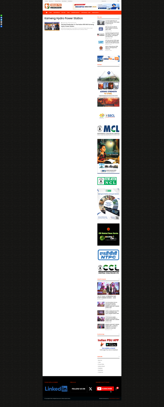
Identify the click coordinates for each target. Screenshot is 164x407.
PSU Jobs (63, 12)
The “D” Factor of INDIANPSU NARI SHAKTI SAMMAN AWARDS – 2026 (106, 297)
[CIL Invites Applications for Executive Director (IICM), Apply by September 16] (100, 22)
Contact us (70, 1)
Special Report (57, 12)
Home (46, 1)
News (50, 12)
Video (68, 12)
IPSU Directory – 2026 (85, 12)
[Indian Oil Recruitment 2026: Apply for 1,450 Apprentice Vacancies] (100, 48)
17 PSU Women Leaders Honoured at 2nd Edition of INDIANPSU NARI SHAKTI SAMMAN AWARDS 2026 (112, 318)
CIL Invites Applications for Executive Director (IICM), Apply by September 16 (112, 22)
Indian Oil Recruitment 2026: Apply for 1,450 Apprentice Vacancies (111, 48)
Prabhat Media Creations (114, 398)
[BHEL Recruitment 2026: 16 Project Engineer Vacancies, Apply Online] (100, 28)
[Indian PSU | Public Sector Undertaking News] (53, 6)
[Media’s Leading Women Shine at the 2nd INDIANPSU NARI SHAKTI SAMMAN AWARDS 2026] (100, 312)
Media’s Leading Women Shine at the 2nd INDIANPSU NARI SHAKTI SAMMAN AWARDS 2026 (112, 312)
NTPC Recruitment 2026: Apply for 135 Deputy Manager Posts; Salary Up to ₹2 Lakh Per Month (112, 41)
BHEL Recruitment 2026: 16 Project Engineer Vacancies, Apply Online (111, 28)
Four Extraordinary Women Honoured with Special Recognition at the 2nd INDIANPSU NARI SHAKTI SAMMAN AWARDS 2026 (112, 305)
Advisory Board (95, 12)
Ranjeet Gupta (65, 22)
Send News (64, 1)
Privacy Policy (58, 1)
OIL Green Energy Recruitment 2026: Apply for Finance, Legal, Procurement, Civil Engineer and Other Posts (112, 34)
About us (51, 1)
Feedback (100, 368)
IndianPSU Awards (75, 12)
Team (99, 362)
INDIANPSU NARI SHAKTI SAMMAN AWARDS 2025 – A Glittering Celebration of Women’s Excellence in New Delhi (112, 326)
